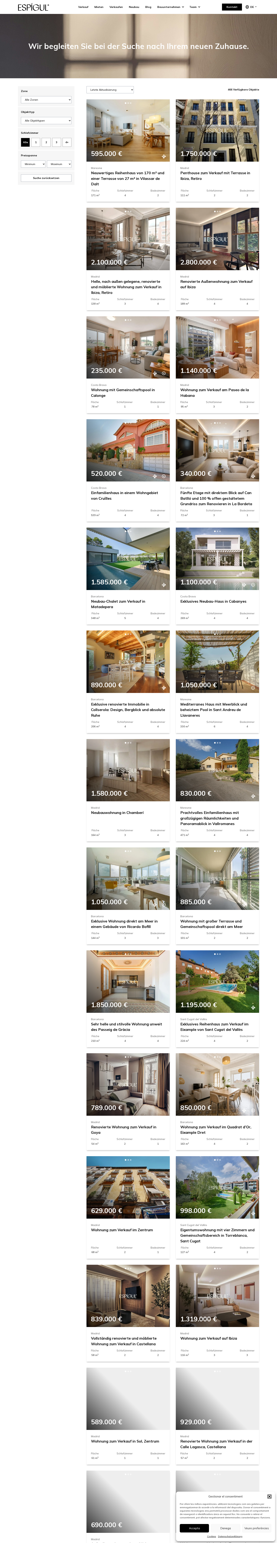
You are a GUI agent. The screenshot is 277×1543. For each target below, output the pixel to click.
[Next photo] (161, 130)
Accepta (194, 1528)
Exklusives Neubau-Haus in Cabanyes (213, 601)
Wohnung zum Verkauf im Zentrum (122, 1229)
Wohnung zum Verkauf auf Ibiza (208, 1338)
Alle (25, 142)
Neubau (134, 7)
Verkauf (83, 7)
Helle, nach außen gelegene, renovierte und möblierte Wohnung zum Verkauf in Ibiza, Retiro (126, 287)
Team (193, 7)
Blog (148, 7)
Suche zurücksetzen (46, 178)
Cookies (211, 1536)
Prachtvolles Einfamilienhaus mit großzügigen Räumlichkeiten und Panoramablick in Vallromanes (209, 818)
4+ (67, 142)
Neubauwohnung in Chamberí (117, 812)
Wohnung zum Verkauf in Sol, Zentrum (125, 1441)
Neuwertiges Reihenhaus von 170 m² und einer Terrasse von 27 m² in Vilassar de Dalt (127, 178)
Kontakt (231, 7)
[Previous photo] (96, 130)
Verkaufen (116, 7)
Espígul (37, 7)
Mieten (98, 7)
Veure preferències (256, 1528)
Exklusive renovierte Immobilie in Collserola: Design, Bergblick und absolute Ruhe (128, 710)
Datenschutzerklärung (230, 1536)
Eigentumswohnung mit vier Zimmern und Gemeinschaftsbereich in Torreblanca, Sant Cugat (217, 1235)
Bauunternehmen (168, 7)
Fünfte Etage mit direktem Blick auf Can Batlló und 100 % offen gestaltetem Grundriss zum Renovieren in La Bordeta (216, 498)
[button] (269, 1496)
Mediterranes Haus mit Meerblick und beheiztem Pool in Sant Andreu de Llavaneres (213, 710)
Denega (225, 1528)
